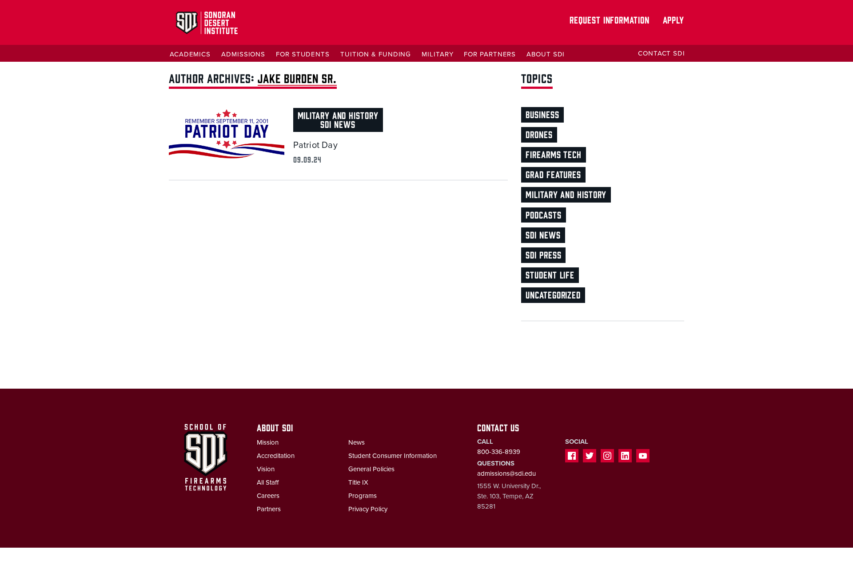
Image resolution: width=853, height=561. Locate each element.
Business (542, 113)
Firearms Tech (554, 153)
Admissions (243, 54)
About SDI (545, 54)
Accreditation (276, 456)
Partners (269, 509)
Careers (268, 496)
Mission (268, 442)
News (356, 442)
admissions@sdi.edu (506, 473)
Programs (362, 496)
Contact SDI (661, 53)
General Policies (371, 469)
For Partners (490, 54)
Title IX (358, 482)
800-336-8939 (498, 452)
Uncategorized (553, 294)
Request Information (609, 19)
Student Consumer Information (392, 456)
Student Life (550, 274)
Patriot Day (315, 145)
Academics (190, 54)
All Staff (268, 482)
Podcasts (543, 214)
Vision (266, 469)
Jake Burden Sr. (297, 78)
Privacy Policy (367, 509)
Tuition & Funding (375, 54)
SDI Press (543, 254)
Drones (539, 133)
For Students (303, 54)
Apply (674, 19)
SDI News (337, 123)
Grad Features (553, 173)
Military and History (338, 114)
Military (437, 54)
